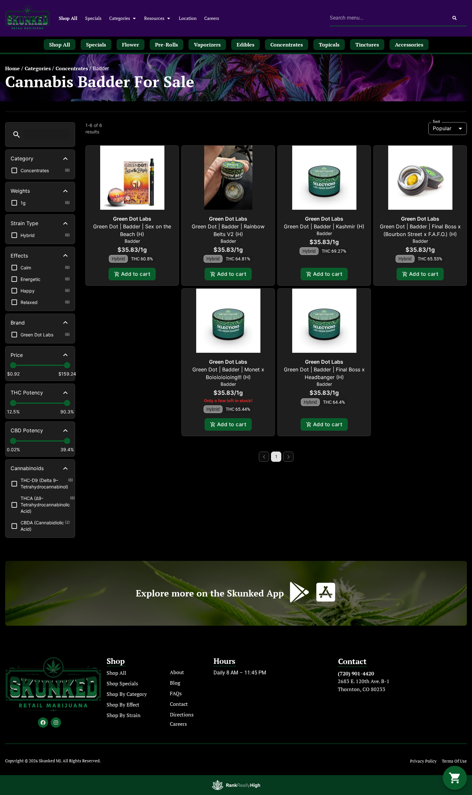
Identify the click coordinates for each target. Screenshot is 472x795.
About (177, 672)
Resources (154, 18)
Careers (211, 18)
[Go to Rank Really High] (236, 785)
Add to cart (135, 274)
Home (12, 68)
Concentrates (72, 68)
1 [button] (276, 456)
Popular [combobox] (442, 128)
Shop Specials (122, 683)
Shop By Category (127, 694)
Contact (179, 703)
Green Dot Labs (132, 219)
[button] (16, 134)
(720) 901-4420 (356, 673)
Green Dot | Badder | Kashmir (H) (324, 226)
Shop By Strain (124, 715)
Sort (436, 121)
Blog (175, 682)
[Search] (454, 18)
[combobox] (386, 18)
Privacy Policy (423, 761)
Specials (93, 18)
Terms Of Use (454, 761)
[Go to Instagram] (56, 722)
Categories (119, 18)
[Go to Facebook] (43, 722)
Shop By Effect (123, 704)
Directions (182, 714)
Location (188, 18)
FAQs (176, 693)
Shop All (68, 18)
